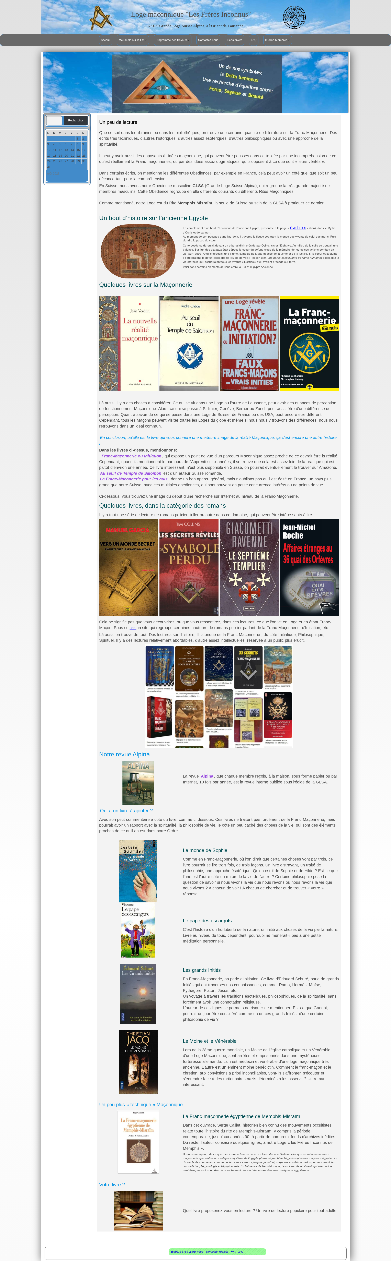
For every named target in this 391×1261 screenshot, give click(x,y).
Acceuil (105, 39)
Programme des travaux (171, 39)
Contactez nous (208, 39)
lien (133, 628)
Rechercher (75, 120)
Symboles (298, 228)
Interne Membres (276, 39)
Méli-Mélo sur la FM (131, 39)
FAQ (254, 39)
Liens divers (234, 39)
